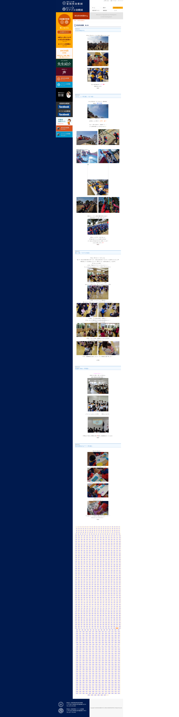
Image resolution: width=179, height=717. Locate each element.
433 (98, 570)
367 (103, 563)
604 (100, 588)
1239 (119, 660)
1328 (90, 673)
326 (84, 559)
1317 (99, 671)
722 (98, 601)
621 (100, 590)
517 (95, 579)
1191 (99, 655)
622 (103, 590)
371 (114, 563)
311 (89, 557)
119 (76, 537)
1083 (112, 640)
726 (109, 601)
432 (95, 570)
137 (79, 539)
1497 (105, 695)
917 (119, 620)
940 (89, 624)
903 (81, 620)
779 (114, 606)
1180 (109, 653)
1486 (103, 693)
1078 (96, 640)
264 (100, 552)
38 (112, 528)
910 (100, 620)
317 (106, 557)
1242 (83, 662)
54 (103, 530)
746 (117, 602)
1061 (87, 639)
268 (111, 552)
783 (79, 608)
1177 (99, 653)
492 (119, 575)
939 (87, 624)
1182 (116, 653)
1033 (87, 635)
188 (79, 544)
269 (114, 552)
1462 (116, 689)
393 (81, 566)
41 (119, 528)
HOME (75, 20)
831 (117, 611)
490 (114, 575)
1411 (87, 684)
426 (79, 570)
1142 (77, 649)
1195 (112, 655)
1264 (109, 664)
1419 (112, 684)
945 (103, 624)
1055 (112, 637)
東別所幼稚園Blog (81, 20)
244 (92, 550)
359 (81, 563)
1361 (106, 677)
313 (95, 557)
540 (111, 581)
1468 (90, 691)
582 (87, 586)
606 (106, 588)
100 (116, 534)
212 (98, 546)
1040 (109, 635)
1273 (93, 666)
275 (84, 554)
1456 (96, 689)
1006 (90, 631)
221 (76, 548)
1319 (106, 671)
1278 (109, 666)
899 (117, 619)
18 (112, 526)
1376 (109, 678)
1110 (109, 644)
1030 (77, 635)
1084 (116, 640)
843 (103, 613)
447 (89, 572)
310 (87, 557)
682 (81, 597)
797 (117, 608)
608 (111, 588)
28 (90, 528)
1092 (96, 642)
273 (79, 554)
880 (111, 617)
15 (105, 526)
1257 (87, 664)
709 (109, 599)
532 (89, 581)
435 (103, 570)
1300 (90, 669)
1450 (77, 689)
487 (106, 575)
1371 (93, 678)
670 (95, 595)
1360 (103, 677)
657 (106, 593)
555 (106, 582)
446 (87, 572)
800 (79, 610)
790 (98, 608)
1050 (96, 637)
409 (79, 568)
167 (114, 541)
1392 (116, 680)
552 (98, 582)
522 (109, 579)
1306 (109, 669)
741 (103, 602)
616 (87, 590)
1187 (87, 655)
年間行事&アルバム (96, 10)
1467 (87, 691)
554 (103, 582)
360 (84, 563)
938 (84, 624)
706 (100, 599)
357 (76, 563)
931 (111, 622)
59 (114, 530)
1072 (77, 640)
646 (76, 593)
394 (84, 566)
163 (103, 541)
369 (109, 563)
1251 (112, 662)
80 (116, 532)
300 (106, 555)
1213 (80, 658)
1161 (93, 651)
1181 (112, 653)
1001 (119, 629)
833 (76, 613)
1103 (87, 644)
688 (98, 597)
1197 (119, 655)
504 (106, 577)
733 (81, 602)
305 (119, 555)
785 (84, 608)
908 (95, 620)
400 (100, 566)
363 (92, 563)
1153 (112, 649)
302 (111, 555)
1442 (96, 687)
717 (84, 601)
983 (114, 628)
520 (103, 579)
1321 (112, 671)
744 (111, 602)
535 (98, 581)
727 (111, 601)
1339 (80, 675)
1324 (77, 673)
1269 (80, 666)
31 (96, 528)
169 (119, 541)
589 (106, 586)
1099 (119, 642)
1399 (93, 682)
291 (81, 555)
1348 (109, 675)
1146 (90, 649)
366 (100, 563)
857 (95, 615)
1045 (80, 637)
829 (111, 611)
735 (87, 602)
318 (109, 557)
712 (117, 599)
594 (119, 586)
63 (78, 532)
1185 (80, 655)
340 (76, 561)
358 (79, 563)
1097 (112, 642)
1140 (116, 648)
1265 (112, 664)
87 (87, 534)
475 (119, 573)
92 (98, 534)
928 (103, 622)
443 (79, 572)
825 (100, 611)
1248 (103, 662)
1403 (106, 682)
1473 (106, 691)
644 (117, 591)
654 (98, 593)
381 (95, 564)
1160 (90, 651)
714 (76, 601)
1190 (96, 655)
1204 (96, 657)
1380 (77, 680)
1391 (112, 680)
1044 (77, 637)
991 (90, 629)
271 (119, 552)
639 (103, 591)
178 (98, 543)
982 (111, 628)
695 (117, 597)
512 (81, 579)
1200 (83, 657)
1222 (109, 658)
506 (111, 577)
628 (119, 590)
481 (89, 575)
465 (92, 573)
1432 (109, 686)
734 (84, 602)
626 (114, 590)
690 (103, 597)
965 (111, 626)
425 (76, 570)
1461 (112, 689)
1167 (112, 651)
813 (114, 610)
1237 (112, 660)
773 (98, 606)
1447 (112, 687)
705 (98, 599)
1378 (116, 678)
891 (95, 619)
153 (76, 541)
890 (92, 619)
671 (98, 595)
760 (109, 604)
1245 (93, 662)
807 (98, 610)
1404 (109, 682)
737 (92, 602)
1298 (83, 669)
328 (89, 559)
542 (117, 581)
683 (84, 597)
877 (103, 617)
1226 (77, 660)
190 (84, 544)
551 (95, 582)
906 (89, 620)
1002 (77, 631)
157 (87, 541)
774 (100, 606)
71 (96, 532)
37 (110, 528)
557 (111, 582)
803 (87, 610)
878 (106, 617)
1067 (106, 639)
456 (114, 572)
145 (100, 539)
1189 (93, 655)
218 (114, 546)
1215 (87, 658)
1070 (116, 639)
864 (114, 615)
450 (98, 572)
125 (92, 537)
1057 (119, 637)
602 (95, 588)
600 (89, 588)
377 (84, 564)
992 (93, 629)
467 (98, 573)
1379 (119, 678)
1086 (77, 642)
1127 (119, 646)
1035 (93, 635)
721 (95, 601)
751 (84, 604)
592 (114, 586)
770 (89, 606)
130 (106, 537)
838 (89, 613)
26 (85, 528)
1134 (96, 648)
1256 (83, 664)
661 (117, 593)
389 (117, 564)
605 (103, 588)
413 (89, 568)
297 (98, 555)
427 (81, 570)
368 (106, 563)
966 (114, 626)
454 (109, 572)
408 (76, 568)
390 (119, 564)
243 (89, 550)
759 (106, 604)
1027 (112, 633)
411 (84, 568)
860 (103, 615)
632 (84, 591)
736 (89, 602)
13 (101, 526)
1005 (87, 631)
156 (84, 541)
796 (114, 608)
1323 (119, 671)
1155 (119, 649)
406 (117, 566)
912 (106, 620)
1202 (90, 657)
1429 (99, 686)
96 (107, 534)
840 (95, 613)
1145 (87, 649)
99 (114, 534)
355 (117, 561)
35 (105, 528)
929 (106, 622)
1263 (106, 664)
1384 (90, 680)
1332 (103, 673)
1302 (96, 669)
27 (87, 528)
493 (76, 577)
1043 (119, 635)
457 (117, 572)
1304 (103, 669)
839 (92, 613)
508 (117, 577)
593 (117, 586)
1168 (116, 651)
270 (117, 552)
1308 (116, 669)
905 (87, 620)
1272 (90, 666)
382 (98, 564)
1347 (106, 675)
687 (95, 597)
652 (92, 593)
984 (117, 628)
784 (81, 608)
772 (95, 606)
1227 (80, 660)
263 (98, 552)
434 (100, 570)
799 (76, 610)
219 (117, 546)
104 (81, 535)
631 (81, 591)
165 (109, 541)
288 (119, 554)
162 (100, 541)
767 (81, 606)
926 (98, 622)
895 (106, 619)
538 (106, 581)
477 (79, 575)
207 (84, 546)
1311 (80, 671)
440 (117, 570)
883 (119, 617)
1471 (99, 691)
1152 (109, 649)
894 (103, 619)
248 (103, 550)
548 (87, 582)
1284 (83, 667)
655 (100, 593)
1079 (99, 640)
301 (109, 555)
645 (119, 591)
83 (78, 534)
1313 (87, 671)
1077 (93, 640)
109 (95, 535)
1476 (116, 691)
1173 (87, 653)
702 (89, 599)
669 (92, 595)
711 (114, 599)
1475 (112, 691)
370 (111, 563)
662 (119, 593)
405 (114, 566)
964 (109, 626)
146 (103, 539)
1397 (87, 682)
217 (111, 546)
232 (106, 548)
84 (80, 534)
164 (106, 541)
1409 (80, 684)
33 (101, 528)
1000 (115, 629)
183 (111, 543)
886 (81, 619)
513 (84, 579)
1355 (87, 677)
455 (111, 572)
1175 (93, 653)
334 (106, 559)
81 (119, 532)
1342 (90, 675)
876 (100, 617)
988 (82, 629)
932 (114, 622)
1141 (119, 648)
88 (89, 534)
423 (117, 568)
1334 (109, 673)
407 (119, 566)
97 (109, 534)
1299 (87, 669)
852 (81, 615)
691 (106, 597)
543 (119, 581)
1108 (103, 644)
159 (92, 541)
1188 (90, 655)
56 (107, 530)
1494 (95, 695)
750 (81, 604)
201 (114, 544)
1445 (106, 687)
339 (119, 559)
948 (111, 624)
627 (117, 590)
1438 (83, 687)
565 (87, 584)
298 (100, 555)
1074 (83, 640)
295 (92, 555)
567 (92, 584)
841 (98, 613)
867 (76, 617)
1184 (77, 655)
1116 (83, 646)
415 (95, 568)
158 (89, 541)
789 (95, 608)
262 (95, 552)
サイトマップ (120, 0)
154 (79, 541)
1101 (80, 644)
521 (106, 579)
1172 (83, 653)
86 (85, 534)
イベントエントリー (118, 8)
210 (92, 546)
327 (87, 559)
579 (79, 586)
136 (76, 539)
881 (114, 617)
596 (79, 588)
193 (92, 544)
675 (109, 595)
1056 (116, 637)
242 (87, 550)
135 (119, 537)
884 (76, 619)
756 (98, 604)
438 (111, 570)
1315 (93, 671)
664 (79, 595)
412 (87, 568)
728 (114, 601)
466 (95, 573)
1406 (116, 682)
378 (87, 564)
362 (89, 563)
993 (96, 629)
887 (84, 619)
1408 (77, 684)
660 (114, 593)
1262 (103, 664)
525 (117, 579)
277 (89, 554)
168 (117, 541)
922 (87, 622)
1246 (96, 662)
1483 (93, 693)
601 (92, 588)
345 (89, 561)
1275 (99, 666)
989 (85, 629)
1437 (80, 687)
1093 (99, 642)
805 (92, 610)
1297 (80, 669)
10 (94, 526)
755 (95, 604)
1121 (99, 646)
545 (79, 582)
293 (87, 555)
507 (114, 577)
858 (98, 615)
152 (119, 539)
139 (84, 539)
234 (111, 548)
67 (87, 532)
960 (98, 626)
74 (103, 532)
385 (106, 564)
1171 (80, 653)
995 (101, 629)
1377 (112, 678)
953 (79, 626)
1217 (93, 658)
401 (103, 566)
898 (114, 619)
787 (89, 608)
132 (111, 537)
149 (111, 539)
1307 (112, 669)
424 (119, 568)
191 (87, 544)
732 (79, 602)
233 (109, 548)
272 (76, 554)
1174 (90, 653)
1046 (83, 637)
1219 (99, 658)
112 (103, 535)
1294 (116, 667)
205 (79, 546)
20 (116, 526)
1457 (99, 689)
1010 (103, 631)
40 (116, 528)
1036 (96, 635)
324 (79, 559)
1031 (80, 635)
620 (98, 590)
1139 (112, 648)
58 (112, 530)
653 (95, 593)
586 (98, 586)
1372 (96, 678)
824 (98, 611)
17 (110, 526)
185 (117, 543)
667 (87, 595)
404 (111, 566)
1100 (77, 644)
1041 (112, 635)
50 (94, 530)
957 (89, 626)
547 (84, 582)
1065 (99, 639)
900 (119, 619)
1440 (90, 687)
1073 (80, 640)
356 (119, 561)
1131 (87, 648)
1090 (90, 642)
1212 (77, 658)
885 (79, 619)
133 (114, 537)
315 (100, 557)
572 (106, 584)
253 (117, 550)
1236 (109, 660)
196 (100, 544)
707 (103, 599)
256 (79, 552)
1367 (80, 678)
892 (98, 619)
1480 (83, 693)
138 (81, 539)
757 (100, 604)
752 (87, 604)
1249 (106, 662)
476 (76, 575)
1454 (90, 689)
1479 (80, 693)
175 (89, 543)
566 (89, 584)
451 (100, 572)
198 (106, 544)
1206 (103, 657)
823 (95, 611)
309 (84, 557)
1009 (99, 631)
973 (87, 628)
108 (92, 535)
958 (92, 626)
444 (81, 572)
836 (84, 613)
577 (119, 584)
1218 (96, 658)
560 (119, 582)
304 (117, 555)
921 (84, 622)
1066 (103, 639)
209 (89, 546)
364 (95, 563)
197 (103, 544)
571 (103, 584)
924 (92, 622)
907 (92, 620)
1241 (80, 662)
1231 (93, 660)
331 (98, 559)
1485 (99, 693)
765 (76, 606)
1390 (109, 680)
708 (106, 599)
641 (109, 591)
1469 (93, 691)
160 (95, 541)
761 (111, 604)
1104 (90, 644)
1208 (109, 657)
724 (103, 601)
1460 (109, 689)
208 (87, 546)
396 (89, 566)
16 (107, 526)
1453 (87, 689)
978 (100, 628)
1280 (116, 666)
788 (92, 608)
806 (95, 610)
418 (103, 568)
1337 (119, 673)
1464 (77, 691)
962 (103, 626)
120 (79, 537)
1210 (116, 657)
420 (109, 568)
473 (114, 573)
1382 (83, 680)
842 (100, 613)
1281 (119, 666)
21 (119, 526)
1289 (99, 667)
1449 (119, 687)
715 (79, 601)
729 (117, 601)
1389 (106, 680)
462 (84, 573)
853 (84, 615)
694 (114, 597)
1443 (99, 687)
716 (81, 601)
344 (87, 561)
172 (81, 543)
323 (76, 559)
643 (114, 591)
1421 (119, 684)
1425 (87, 686)
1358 (96, 677)
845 (109, 613)
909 (98, 620)
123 (87, 537)
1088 (83, 642)
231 (103, 548)
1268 (77, 666)
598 (84, 588)
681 (79, 597)
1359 (99, 677)
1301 (93, 669)
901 (76, 620)
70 (94, 532)
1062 (90, 639)
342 (81, 561)
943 (98, 624)
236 (117, 548)
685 (89, 597)
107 (89, 535)
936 (79, 624)
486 (103, 575)
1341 (87, 675)
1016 (77, 633)
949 (114, 624)
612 (76, 590)
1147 (93, 649)
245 (95, 550)
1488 (109, 693)
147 (106, 539)
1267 (119, 664)
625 (111, 590)
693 (111, 597)
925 (95, 622)
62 (76, 532)
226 (89, 548)
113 (106, 535)
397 (92, 566)
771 (92, 606)
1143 (80, 649)
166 (111, 541)
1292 (109, 667)
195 (98, 544)
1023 (99, 633)
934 (119, 622)
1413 (93, 684)
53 (101, 530)
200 (111, 544)
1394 (77, 682)
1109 (106, 644)
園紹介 (107, 8)
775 (103, 606)
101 (119, 534)
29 (92, 528)
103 (79, 535)
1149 (99, 649)
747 (119, 602)
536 (100, 581)
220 (119, 546)
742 (106, 602)
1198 (77, 657)
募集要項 (107, 10)
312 (92, 557)
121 (81, 537)
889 (89, 619)
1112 (115, 644)
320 (114, 557)
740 (100, 602)
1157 (80, 651)
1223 (112, 658)
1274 (96, 666)
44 (81, 530)
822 (92, 611)
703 (92, 599)
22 (76, 528)
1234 (103, 660)
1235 (106, 660)
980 (106, 628)
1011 (106, 631)
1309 (119, 669)
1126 (115, 646)
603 (98, 588)
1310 (77, 671)
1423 (80, 686)
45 (83, 530)
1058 (77, 639)
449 (95, 572)
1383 (87, 680)
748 (76, 604)
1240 (77, 662)
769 (87, 606)
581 (84, 586)
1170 (77, 653)
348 (98, 561)
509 (119, 577)
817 (79, 611)
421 (111, 568)
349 (100, 561)
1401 (99, 682)
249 (106, 550)
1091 (93, 642)
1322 (116, 671)
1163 (99, 651)
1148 (96, 649)
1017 (80, 633)
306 (76, 557)
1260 (96, 664)
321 (117, 557)
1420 (116, 684)
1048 (90, 637)
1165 (106, 651)
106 (87, 535)
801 (81, 610)
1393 (119, 680)
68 (90, 532)
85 (82, 534)
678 (117, 595)
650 (87, 593)
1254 (77, 664)
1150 (103, 649)
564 (84, 584)
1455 (93, 689)
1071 (119, 639)
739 (98, 602)
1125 (112, 646)
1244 (90, 662)
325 (81, 559)
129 (103, 537)
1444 (103, 687)
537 (103, 581)
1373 (99, 678)
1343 (93, 675)
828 (109, 611)
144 (98, 539)
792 (103, 608)
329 (92, 559)
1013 (112, 631)
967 (117, 626)
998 (109, 629)
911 (103, 620)
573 (109, 584)
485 (100, 575)
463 (87, 573)
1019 (87, 633)
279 (95, 554)
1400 (96, 682)
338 (117, 559)
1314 (90, 671)
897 (111, 619)
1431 (106, 686)
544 (76, 582)
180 (103, 543)
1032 (83, 635)
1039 (106, 635)
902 (79, 620)
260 (89, 552)
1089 (87, 642)
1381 (80, 680)
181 (106, 543)
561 (76, 584)
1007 (93, 631)
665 (81, 595)
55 (105, 530)
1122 (102, 646)
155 (81, 541)
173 (84, 543)
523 (111, 579)
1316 (96, 671)
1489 (112, 693)
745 (114, 602)
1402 (103, 682)
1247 (99, 662)
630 (79, 591)
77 (110, 532)
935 (76, 624)
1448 (116, 687)
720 (92, 601)
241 (84, 550)
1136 (103, 648)
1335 (112, 673)
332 (100, 559)
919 (79, 622)
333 (103, 559)
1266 (116, 664)
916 (117, 620)
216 (109, 546)
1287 (93, 667)
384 (103, 564)
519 (100, 579)
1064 (96, 639)
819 (84, 611)
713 (119, 599)
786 (87, 608)
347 (95, 561)
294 (89, 555)
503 (103, 577)
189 (81, 544)
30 (94, 528)
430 (89, 570)
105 (84, 535)
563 (81, 584)
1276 (103, 666)
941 (92, 624)
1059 (80, 639)
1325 (80, 673)
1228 (83, 660)
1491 (119, 693)
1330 (96, 673)
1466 (83, 691)
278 (92, 554)
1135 (99, 648)
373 (119, 563)
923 (89, 622)
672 (100, 595)
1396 (83, 682)
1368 (83, 678)
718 (87, 601)
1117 (87, 646)
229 (98, 548)
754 (92, 604)
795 (111, 608)
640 (106, 591)
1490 (116, 693)
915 (114, 620)
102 (76, 535)
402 (106, 566)
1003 (80, 631)
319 (111, 557)
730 (119, 601)
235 (114, 548)
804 (89, 610)
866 (119, 615)
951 (119, 624)
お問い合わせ (106, 0)
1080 (103, 640)
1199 (80, 657)
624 (109, 590)
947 (109, 624)
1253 (119, 662)
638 (100, 591)
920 (81, 622)
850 (76, 615)
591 (111, 586)
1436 (77, 687)
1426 (90, 686)
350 (103, 561)
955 (84, 626)
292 (84, 555)
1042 (116, 635)
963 (106, 626)
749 (79, 604)
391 (76, 566)
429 (87, 570)
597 (81, 588)
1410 (83, 684)
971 (81, 628)
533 (92, 581)
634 (89, 591)
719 (89, 601)
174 (87, 543)
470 (106, 573)
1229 (87, 660)
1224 (116, 658)
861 (106, 615)
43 (78, 530)
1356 (90, 677)
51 (96, 530)
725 (106, 601)
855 (89, 615)
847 (114, 613)
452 (103, 572)
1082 (109, 640)
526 (119, 579)
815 (119, 610)
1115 (80, 646)
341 (79, 561)
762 (114, 604)
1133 (93, 648)
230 (100, 548)
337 (114, 559)
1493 (92, 695)
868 (79, 617)
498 (89, 577)
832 (119, 611)
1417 (106, 684)
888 (87, 619)
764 (119, 604)
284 (109, 554)
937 (81, 624)
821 (89, 611)
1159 (87, 651)
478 (81, 575)
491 (117, 575)
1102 (84, 644)
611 (119, 588)
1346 (103, 675)
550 (92, 582)
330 (95, 559)
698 (79, 599)
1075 (87, 640)
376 (81, 564)
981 (109, 628)
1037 (99, 635)
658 (109, 593)
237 (119, 548)
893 (100, 619)
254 (119, 550)
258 (84, 552)
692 (109, 597)
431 (92, 570)
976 (95, 628)
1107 (100, 644)
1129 (80, 648)
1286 (90, 667)
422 (114, 568)
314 (98, 557)
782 (76, 608)
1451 (80, 689)
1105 (93, 644)
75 (105, 532)
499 (92, 577)
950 (117, 624)
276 (87, 554)
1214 (83, 658)
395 (87, 566)
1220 (103, 658)
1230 (90, 660)
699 (81, 599)
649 (84, 593)
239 (79, 550)
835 (81, 613)
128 (100, 537)
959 (95, 626)
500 (95, 577)
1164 (103, 651)
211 (95, 546)
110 (98, 535)
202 (117, 544)
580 (81, 586)
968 (119, 626)
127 (98, 537)
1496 (102, 695)
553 (100, 582)
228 (95, 548)
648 (81, 593)
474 (117, 573)
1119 (93, 646)
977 (98, 628)
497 (87, 577)
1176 (96, 653)
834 (79, 613)
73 (101, 532)
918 (76, 622)
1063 (93, 639)
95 (105, 534)
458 (119, 572)
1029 (119, 633)
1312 (83, 671)
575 (114, 584)
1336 (116, 673)
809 (103, 610)
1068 (109, 639)
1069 (112, 639)
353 (111, 561)
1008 (96, 631)
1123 (106, 646)
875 (98, 617)
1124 (109, 646)
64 (81, 532)
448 (92, 572)
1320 (109, 671)
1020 (90, 633)
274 (81, 554)
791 (100, 608)
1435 (119, 686)
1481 (87, 693)
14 (103, 526)
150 (114, 539)
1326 (83, 673)
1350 (116, 675)
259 (87, 552)
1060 (83, 639)
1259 (93, 664)
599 (87, 588)
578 (76, 586)
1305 (106, 669)
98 (111, 534)
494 (79, 577)
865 (117, 615)
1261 (99, 664)
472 (111, 573)
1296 (77, 669)
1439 (87, 687)
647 (79, 593)
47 (87, 530)
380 (92, 564)
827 (106, 611)
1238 (116, 660)
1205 (99, 657)
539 (109, 581)
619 (95, 590)
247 (100, 550)
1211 (119, 657)
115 (111, 535)
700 (84, 599)
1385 (93, 680)
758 (103, 604)
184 (114, 543)
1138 (109, 648)
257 (81, 552)
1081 (106, 640)
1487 (106, 693)
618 (92, 590)
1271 (87, 666)
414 (92, 568)
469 (103, 573)
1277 (106, 666)
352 (109, 561)
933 (117, 622)
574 (111, 584)
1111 (112, 644)
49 (92, 530)
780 (117, 606)
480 (87, 575)
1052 (103, 637)
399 (98, 566)
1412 (90, 684)
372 (117, 563)
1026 (109, 633)
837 (87, 613)
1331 (99, 673)
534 (95, 581)
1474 (109, 691)
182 (109, 543)
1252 (116, 662)
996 (104, 629)
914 (111, 620)
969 (76, 628)
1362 (109, 677)
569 (98, 584)
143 (95, 539)
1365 (119, 677)
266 (106, 552)
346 (92, 561)
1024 (103, 633)
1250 (109, 662)
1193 (106, 655)
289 (76, 555)
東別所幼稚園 (89, 6)
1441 (93, 687)
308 (81, 557)
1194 (109, 655)
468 (100, 573)
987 (79, 629)
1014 (116, 631)
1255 (80, 664)
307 (79, 557)
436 (106, 570)
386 (109, 564)
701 (87, 599)
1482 (90, 693)
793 (106, 608)
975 (92, 628)
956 (87, 626)
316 (103, 557)
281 (100, 554)
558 (114, 582)
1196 (116, 655)
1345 (99, 675)
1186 (83, 655)
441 (119, 570)
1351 (119, 675)
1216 (90, 658)
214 (103, 546)
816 (76, 611)
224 (84, 548)
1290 (103, 667)
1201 (87, 657)
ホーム (96, 8)
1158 (83, 651)
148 (109, 539)
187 (76, 544)
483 (95, 575)
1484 (96, 693)
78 (112, 532)
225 (87, 548)
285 (111, 554)
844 (106, 613)
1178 (103, 653)
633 (87, 591)
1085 (119, 640)
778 (111, 606)
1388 (103, 680)
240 (81, 550)
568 (95, 584)
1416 (103, 684)
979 (103, 628)
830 (114, 611)
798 (119, 608)
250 (109, 550)
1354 (83, 677)
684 (87, 597)
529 (81, 581)
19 (114, 526)
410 (81, 568)
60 (116, 530)
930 (109, 622)
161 (98, 541)
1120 (96, 646)
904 (84, 620)
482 (92, 575)
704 (95, 599)
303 (114, 555)
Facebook (64, 105)
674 (106, 595)
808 (100, 610)
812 (111, 610)
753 (89, 604)
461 (81, 573)
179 (100, 543)
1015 (119, 631)
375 (79, 564)
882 (117, 617)
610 (117, 588)
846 (111, 613)
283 (106, 554)
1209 (112, 657)
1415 (99, 684)
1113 (119, 644)
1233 (99, 660)
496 (84, 577)
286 (114, 554)
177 (95, 543)
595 (76, 588)
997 (107, 629)
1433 (112, 686)
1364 (116, 677)
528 (79, 581)
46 (85, 530)
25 (83, 528)
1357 (93, 677)
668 (89, 595)
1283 (80, 667)
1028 (116, 633)
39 (114, 528)
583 (89, 586)
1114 (77, 646)
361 (87, 563)
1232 (96, 660)
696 (119, 597)
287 (117, 554)
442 (76, 572)
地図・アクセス (113, 0)
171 (79, 543)
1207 (106, 657)
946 (106, 624)
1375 (106, 678)
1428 (96, 686)
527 (76, 581)
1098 (116, 642)
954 (81, 626)
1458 (103, 689)
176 (92, 543)
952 (76, 626)
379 (89, 564)
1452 (83, 689)
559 (117, 582)
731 (76, 602)
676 (111, 595)
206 (81, 546)
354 (114, 561)
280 (98, 554)
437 (109, 570)
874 (95, 617)
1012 (109, 631)
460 (79, 573)
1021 (93, 633)
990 (88, 629)
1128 (77, 648)
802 (84, 610)
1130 (83, 648)
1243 (87, 662)
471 (109, 573)
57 (110, 530)
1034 (90, 635)
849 (119, 613)
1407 (119, 682)
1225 (119, 658)
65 (83, 532)
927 (100, 622)
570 (100, 584)
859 (100, 615)
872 (89, 617)
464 (89, 573)
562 (79, 584)
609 (114, 588)
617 (89, 590)
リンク (118, 10)
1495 (98, 695)
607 (109, 588)
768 (84, 606)
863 (111, 615)
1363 (112, 677)
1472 (103, 691)
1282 (77, 667)
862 (109, 615)
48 (90, 530)
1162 (96, 651)
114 (108, 535)
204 (76, 546)
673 (103, 595)
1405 (112, 682)
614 (81, 590)
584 (92, 586)
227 (92, 548)
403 (109, 566)
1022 (96, 633)
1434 (116, 686)
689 (100, 597)
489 (111, 575)
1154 (116, 649)
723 (100, 601)
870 (84, 617)
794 (109, 608)
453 (106, 572)
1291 (106, 667)
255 (76, 552)
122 (84, 537)
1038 (103, 635)
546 (81, 582)
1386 (96, 680)
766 (79, 606)
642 (111, 591)
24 (81, 528)
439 (114, 570)
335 (109, 559)
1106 (96, 644)
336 (111, 559)
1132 (90, 648)
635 (92, 591)
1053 (106, 637)
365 (98, 563)
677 (114, 595)
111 (100, 535)
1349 (112, 675)
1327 (87, 673)
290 (79, 555)
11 (96, 526)
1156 (77, 651)
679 (119, 595)
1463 (119, 689)
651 (89, 593)
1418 (109, 684)
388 (114, 564)
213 (100, 546)
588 (103, 586)
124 (89, 537)
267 (109, 552)
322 (119, 557)
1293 (112, 667)
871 (87, 617)
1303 (99, 669)
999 (112, 629)
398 (95, 566)
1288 (96, 667)
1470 (96, 691)
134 (117, 537)
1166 (109, 651)
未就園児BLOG (64, 32)
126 (95, 537)
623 (106, 590)
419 (106, 568)
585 (95, 586)
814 (117, 610)
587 (100, 586)
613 (79, 590)
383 (100, 564)
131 (109, 537)
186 (119, 543)
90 (94, 534)
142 (92, 539)
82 (76, 534)
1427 (93, 686)
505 (109, 577)
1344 (96, 675)
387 (111, 564)
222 (79, 548)
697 (76, 599)
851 (79, 615)
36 (107, 528)
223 (81, 548)
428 (84, 570)
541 (114, 581)
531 (87, 581)
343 (84, 561)
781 (119, 606)
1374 (103, 678)
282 (103, 554)
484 (98, 575)
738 (95, 602)
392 (79, 566)
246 (98, 550)
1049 (93, 637)
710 (111, 599)
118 (119, 535)
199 (109, 544)
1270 (83, 666)
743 (109, 602)
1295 (119, 667)
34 (103, 528)
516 (92, 579)
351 (106, 561)
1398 (90, 682)
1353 (80, 677)
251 (111, 550)
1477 (119, 691)
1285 (87, 667)
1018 (83, 633)
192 (89, 544)
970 (79, 628)
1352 (77, 677)
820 (87, 611)
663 (76, 595)
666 (84, 595)
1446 (109, 687)
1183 (119, 653)
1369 (87, 678)
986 (77, 629)
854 (87, 615)
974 (89, 628)
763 (117, 604)
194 (95, 544)
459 (76, 573)
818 (81, 611)
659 (111, 593)
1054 (109, 637)
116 (114, 535)
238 (76, 550)
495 (81, 577)
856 (92, 615)
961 (100, 626)
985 (119, 628)
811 (109, 610)
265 (103, 552)
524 (114, 579)
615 (84, 590)
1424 (83, 686)
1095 (106, 642)
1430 (103, 686)
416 (98, 568)
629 (76, 591)
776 (106, 606)
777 (109, 606)
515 (89, 579)
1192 (103, 655)
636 (95, 591)
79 (114, 532)
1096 (109, 642)
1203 (93, 657)
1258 (90, 664)
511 (79, 579)
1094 (103, 642)
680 (76, 597)
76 (107, 532)
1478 (77, 693)
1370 (90, 678)
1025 (106, 633)
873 (92, 617)
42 (76, 530)
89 (91, 534)
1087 (80, 642)
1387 (99, 680)
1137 (106, 648)
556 (109, 582)
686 (92, 597)
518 (98, 579)
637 (98, 591)
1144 (83, 649)
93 (100, 534)
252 (114, 550)
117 (117, 535)
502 (100, 577)
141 (89, 539)
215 (106, 546)
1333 (106, 673)
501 (98, 577)
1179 (106, 653)
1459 (106, 689)
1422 (77, 686)
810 (106, 610)
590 (109, 586)
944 (100, 624)
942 (95, 624)
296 (95, 555)
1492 (89, 695)
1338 (77, 675)
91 (96, 534)
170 (76, 543)
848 (117, 613)
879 (109, 617)
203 (119, 544)
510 (76, 579)
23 (78, 528)
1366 (77, 678)
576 (117, 584)
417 (100, 568)
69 (92, 532)
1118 (90, 646)
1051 (99, 637)
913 (109, 620)
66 (85, 532)
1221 (106, 658)
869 (81, 617)
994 (98, 629)
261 (92, 552)
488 (109, 575)
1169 (119, 651)
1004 (83, 631)
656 (103, 593)
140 (87, 539)
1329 (93, 673)
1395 (80, 682)
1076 (90, 640)
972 (84, 628)
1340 (83, 675)
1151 (106, 649)
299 (103, 555)
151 (117, 539)
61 (119, 530)
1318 (103, 671)
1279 (112, 666)
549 (89, 582)
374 (76, 564)
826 (103, 611)
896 (109, 619)
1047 (87, 637)
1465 (80, 691)
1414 (96, 684)
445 (84, 572)
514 (87, 579)
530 (84, 581)
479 (84, 575)
